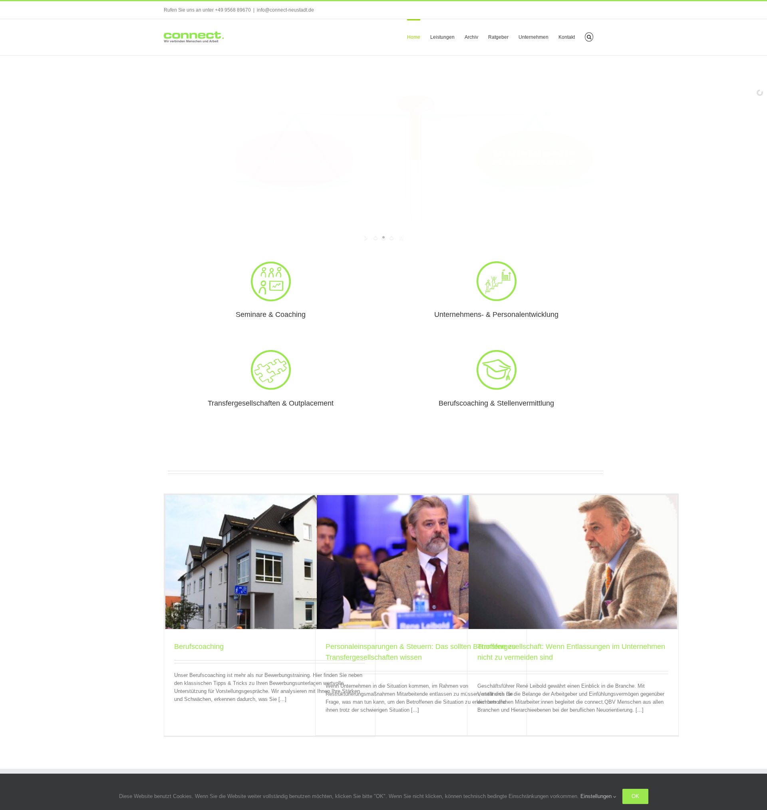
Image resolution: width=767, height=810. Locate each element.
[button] (589, 36)
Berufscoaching (199, 647)
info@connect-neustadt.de (285, 10)
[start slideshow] (367, 237)
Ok (635, 796)
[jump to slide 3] (391, 237)
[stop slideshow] (400, 237)
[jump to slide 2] (383, 237)
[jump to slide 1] (376, 237)
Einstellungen (596, 796)
